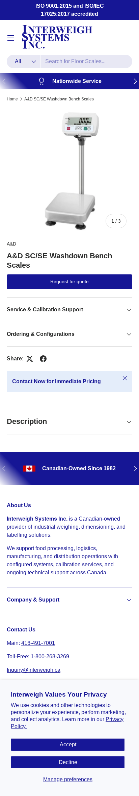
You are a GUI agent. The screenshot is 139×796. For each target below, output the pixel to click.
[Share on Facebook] (43, 358)
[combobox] (69, 61)
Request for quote (69, 281)
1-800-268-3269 (50, 656)
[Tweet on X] (29, 358)
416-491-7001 (38, 643)
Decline (68, 762)
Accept (68, 744)
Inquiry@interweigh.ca (33, 670)
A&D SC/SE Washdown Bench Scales (59, 99)
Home (12, 99)
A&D (11, 244)
